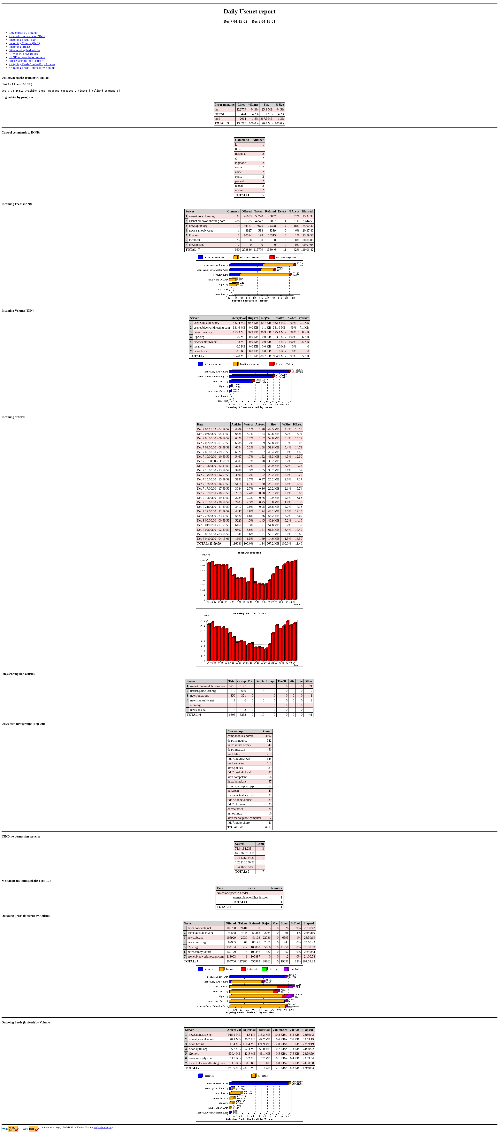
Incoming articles (19, 46)
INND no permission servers (27, 57)
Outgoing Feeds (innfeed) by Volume (32, 67)
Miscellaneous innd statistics (26, 60)
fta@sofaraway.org (103, 1127)
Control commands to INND (27, 36)
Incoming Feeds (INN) (23, 39)
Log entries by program (23, 32)
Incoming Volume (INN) (24, 43)
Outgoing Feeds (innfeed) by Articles (32, 64)
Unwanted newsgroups (23, 53)
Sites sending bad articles (24, 50)
